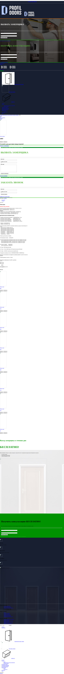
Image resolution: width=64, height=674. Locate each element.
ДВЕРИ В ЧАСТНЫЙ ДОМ (8, 622)
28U (0, 288)
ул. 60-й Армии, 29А (7, 606)
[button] (3, 141)
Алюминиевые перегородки (8, 616)
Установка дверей (6, 614)
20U (0, 369)
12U (0, 410)
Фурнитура (5, 111)
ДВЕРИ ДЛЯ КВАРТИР (8, 623)
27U (0, 308)
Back (4, 661)
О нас (5, 612)
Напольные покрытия (7, 615)
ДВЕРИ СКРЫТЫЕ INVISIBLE (9, 619)
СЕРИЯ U (17, 115)
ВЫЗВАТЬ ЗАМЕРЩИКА (4, 145)
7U (0, 430)
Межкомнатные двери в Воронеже (9, 105)
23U (0, 349)
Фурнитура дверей (7, 613)
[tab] (33, 200)
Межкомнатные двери (6, 115)
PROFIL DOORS (13, 115)
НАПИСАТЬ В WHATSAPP (4, 196)
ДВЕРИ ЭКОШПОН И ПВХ (8, 621)
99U (0, 116)
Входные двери (6, 106)
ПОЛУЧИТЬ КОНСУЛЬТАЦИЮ (5, 40)
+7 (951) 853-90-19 (32, 1)
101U (1, 119)
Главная (1, 115)
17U (0, 390)
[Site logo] (12, 17)
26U (0, 329)
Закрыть (1, 673)
